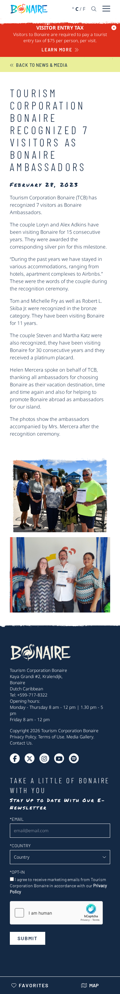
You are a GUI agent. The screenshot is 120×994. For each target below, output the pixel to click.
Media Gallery (79, 737)
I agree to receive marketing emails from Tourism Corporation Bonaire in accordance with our (58, 885)
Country (20, 845)
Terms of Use (51, 737)
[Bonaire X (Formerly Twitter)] (15, 758)
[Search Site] (93, 8)
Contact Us (21, 743)
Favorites (34, 985)
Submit (28, 938)
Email (17, 819)
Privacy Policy (23, 737)
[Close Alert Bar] (113, 27)
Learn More (57, 49)
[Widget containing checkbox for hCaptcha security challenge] (56, 912)
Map (94, 985)
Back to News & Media (42, 65)
